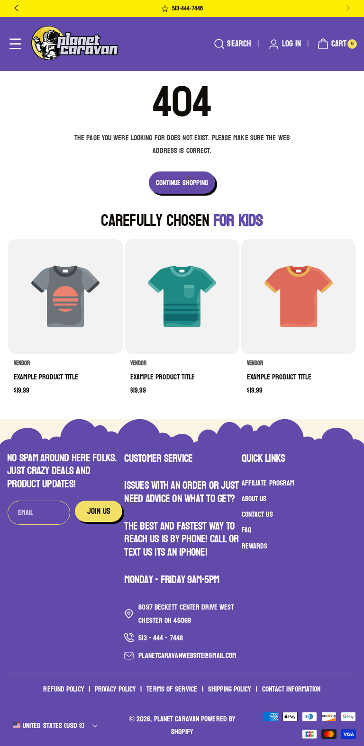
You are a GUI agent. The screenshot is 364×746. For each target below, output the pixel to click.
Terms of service (171, 689)
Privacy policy (115, 689)
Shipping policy (229, 689)
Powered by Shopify (203, 725)
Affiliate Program (268, 483)
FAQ (246, 530)
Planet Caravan (176, 719)
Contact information (291, 689)
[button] (15, 44)
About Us (254, 498)
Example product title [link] (46, 377)
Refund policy (63, 689)
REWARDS (255, 546)
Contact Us (257, 514)
